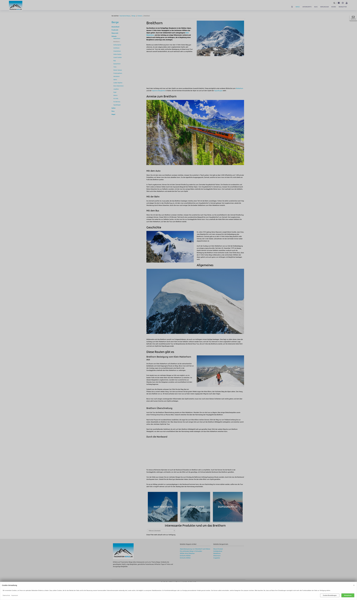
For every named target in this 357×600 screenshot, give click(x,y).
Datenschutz (6, 595)
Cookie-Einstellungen (330, 595)
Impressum (14, 595)
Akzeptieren (348, 595)
